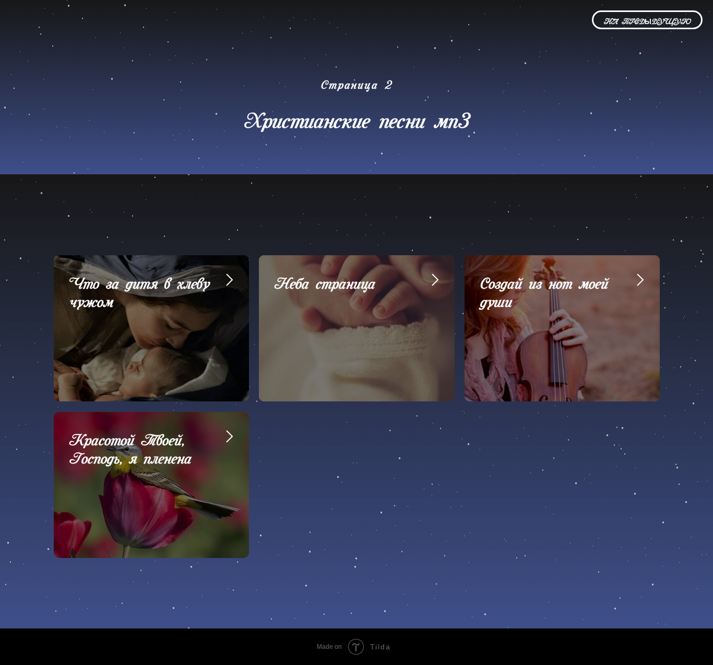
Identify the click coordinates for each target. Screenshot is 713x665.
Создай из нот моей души (544, 289)
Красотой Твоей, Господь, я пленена (130, 445)
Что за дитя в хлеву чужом (139, 289)
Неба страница (325, 280)
